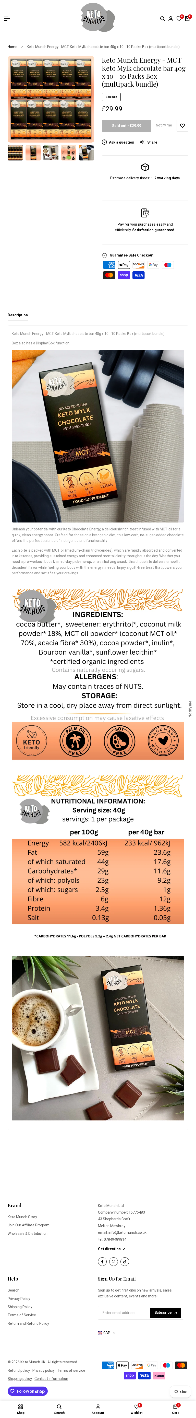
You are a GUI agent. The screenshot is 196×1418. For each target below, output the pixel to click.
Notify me (164, 125)
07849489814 (115, 1239)
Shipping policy (20, 1379)
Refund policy (19, 1370)
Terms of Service (22, 1315)
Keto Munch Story (22, 1217)
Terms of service (71, 1370)
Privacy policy (43, 1370)
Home (12, 47)
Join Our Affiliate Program (29, 1225)
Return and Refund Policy (28, 1323)
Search (13, 1290)
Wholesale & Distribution (27, 1233)
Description (18, 315)
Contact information (51, 1379)
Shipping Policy (20, 1307)
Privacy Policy (19, 1299)
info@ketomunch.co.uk (127, 1232)
